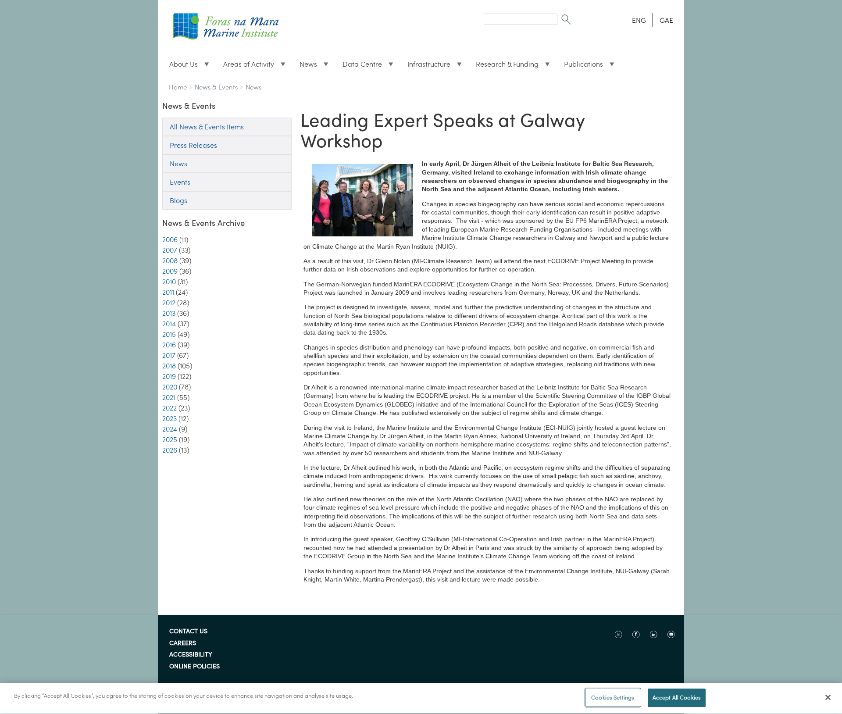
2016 (169, 344)
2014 (169, 323)
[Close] (828, 697)
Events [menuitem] (180, 182)
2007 (169, 250)
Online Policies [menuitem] (194, 666)
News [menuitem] (305, 66)
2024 (169, 429)
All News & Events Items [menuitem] (207, 126)
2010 (169, 281)
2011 (168, 292)
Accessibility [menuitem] (190, 654)
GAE (666, 20)
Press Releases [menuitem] (193, 145)
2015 (169, 334)
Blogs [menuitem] (178, 200)
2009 (170, 271)
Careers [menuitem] (182, 643)
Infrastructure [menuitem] (425, 66)
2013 (168, 313)
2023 (169, 418)
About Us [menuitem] (180, 66)
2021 (168, 397)
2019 (169, 376)
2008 (170, 260)
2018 (169, 365)
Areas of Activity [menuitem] (245, 66)
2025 (169, 439)
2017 (168, 355)
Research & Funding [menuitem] (504, 66)
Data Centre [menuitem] (358, 66)
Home (178, 87)
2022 (169, 407)
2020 (169, 386)
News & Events (216, 87)
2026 (169, 450)
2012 (168, 302)
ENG (639, 20)
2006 (170, 239)
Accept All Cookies (677, 697)
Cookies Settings (612, 697)
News (253, 87)
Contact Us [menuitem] (188, 631)
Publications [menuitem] (580, 66)
